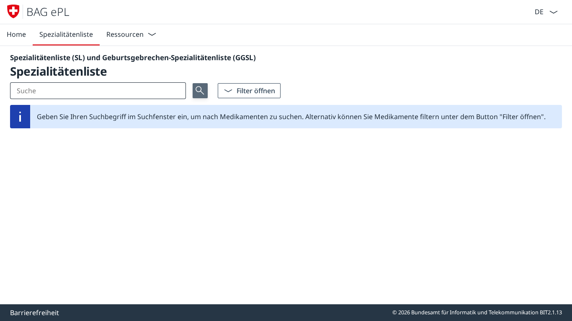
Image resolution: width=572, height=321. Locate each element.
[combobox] (538, 11)
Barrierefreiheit (34, 312)
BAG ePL (48, 11)
